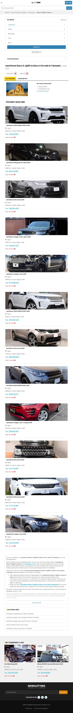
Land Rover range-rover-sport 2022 (18, 237)
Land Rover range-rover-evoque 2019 (19, 423)
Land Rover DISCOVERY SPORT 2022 (18, 311)
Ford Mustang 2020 (11, 664)
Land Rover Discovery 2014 (15, 460)
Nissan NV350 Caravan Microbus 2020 (50, 664)
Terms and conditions (41, 708)
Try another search (43, 91)
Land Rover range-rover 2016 (16, 274)
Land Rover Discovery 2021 (15, 200)
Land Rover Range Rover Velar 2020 (18, 162)
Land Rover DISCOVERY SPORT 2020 (18, 125)
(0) (36, 47)
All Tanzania (10, 79)
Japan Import (22, 79)
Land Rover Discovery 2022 (15, 348)
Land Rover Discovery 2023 (15, 497)
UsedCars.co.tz (30, 564)
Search (69, 8)
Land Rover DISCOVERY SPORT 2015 (17, 385)
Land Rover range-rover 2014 (16, 534)
